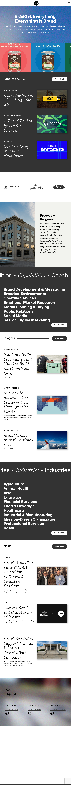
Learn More (60, 325)
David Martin (11, 709)
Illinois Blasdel (34, 709)
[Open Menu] (68, 2)
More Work (59, 79)
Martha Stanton (58, 709)
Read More (59, 338)
